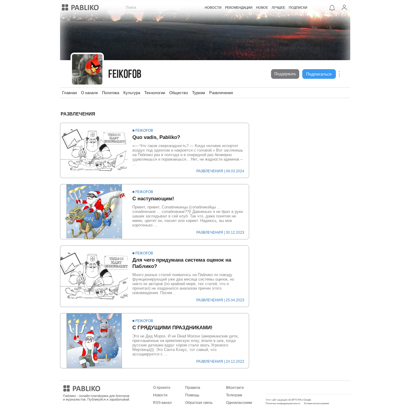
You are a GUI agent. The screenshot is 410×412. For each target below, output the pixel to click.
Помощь (192, 395)
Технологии (154, 93)
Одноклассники (239, 403)
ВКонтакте (235, 388)
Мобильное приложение (286, 388)
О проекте (161, 388)
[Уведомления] (332, 7)
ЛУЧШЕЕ (278, 7)
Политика (110, 93)
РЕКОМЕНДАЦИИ (238, 7)
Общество (178, 93)
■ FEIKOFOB (142, 130)
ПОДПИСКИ (298, 7)
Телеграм (234, 395)
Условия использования (316, 403)
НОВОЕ (262, 7)
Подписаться (319, 74)
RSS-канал (162, 403)
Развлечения (221, 93)
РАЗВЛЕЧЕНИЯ (209, 171)
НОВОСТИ (213, 7)
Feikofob (125, 74)
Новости (160, 395)
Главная (69, 93)
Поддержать (285, 74)
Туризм (198, 93)
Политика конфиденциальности (283, 403)
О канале (89, 93)
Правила (192, 388)
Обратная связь (199, 403)
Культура (131, 93)
